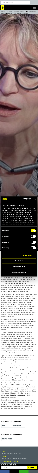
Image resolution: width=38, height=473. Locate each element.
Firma (4, 456)
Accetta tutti (19, 261)
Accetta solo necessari (19, 272)
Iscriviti (31, 468)
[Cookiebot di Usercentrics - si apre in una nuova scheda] (23, 199)
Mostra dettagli (27, 255)
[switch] (33, 236)
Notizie (3, 11)
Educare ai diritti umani (10, 461)
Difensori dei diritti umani (13, 426)
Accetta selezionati (19, 266)
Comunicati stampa (19, 11)
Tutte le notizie (9, 11)
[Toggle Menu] (34, 7)
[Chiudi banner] (35, 199)
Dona (4, 451)
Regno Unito (7, 439)
